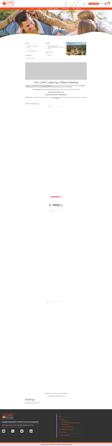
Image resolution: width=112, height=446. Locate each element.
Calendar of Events (93, 3)
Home (32, 8)
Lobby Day (49, 55)
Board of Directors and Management (71, 422)
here (48, 97)
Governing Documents (67, 426)
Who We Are (65, 420)
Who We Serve (65, 424)
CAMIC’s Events (65, 8)
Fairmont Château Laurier (52, 46)
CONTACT (102, 3)
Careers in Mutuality (76, 8)
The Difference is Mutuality (52, 8)
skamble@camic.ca (55, 393)
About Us (39, 8)
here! (80, 97)
